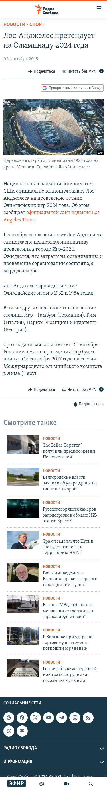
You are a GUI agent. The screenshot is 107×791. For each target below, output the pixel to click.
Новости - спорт (24, 25)
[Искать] (91, 784)
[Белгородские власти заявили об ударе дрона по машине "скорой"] (23, 477)
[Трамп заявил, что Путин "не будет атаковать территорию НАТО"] (23, 540)
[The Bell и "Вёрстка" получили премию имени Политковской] (23, 444)
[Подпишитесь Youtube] (48, 717)
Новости (51, 439)
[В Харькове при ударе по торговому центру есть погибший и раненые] (23, 636)
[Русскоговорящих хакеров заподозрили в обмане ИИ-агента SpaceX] (23, 508)
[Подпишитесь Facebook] (22, 717)
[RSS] (88, 717)
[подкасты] (41, 784)
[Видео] (66, 784)
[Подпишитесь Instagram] (74, 717)
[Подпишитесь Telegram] (61, 717)
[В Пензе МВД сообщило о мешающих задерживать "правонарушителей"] (23, 604)
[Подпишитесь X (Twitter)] (35, 717)
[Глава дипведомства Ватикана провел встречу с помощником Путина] (23, 572)
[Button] (41, 71)
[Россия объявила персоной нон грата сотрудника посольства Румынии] (23, 668)
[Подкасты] (8, 730)
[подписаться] (22, 730)
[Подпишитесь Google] (8, 717)
